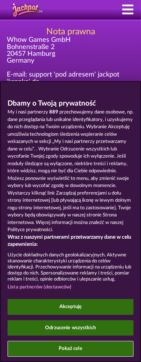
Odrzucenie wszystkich (70, 327)
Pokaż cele (70, 348)
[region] (70, 221)
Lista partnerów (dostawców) (40, 287)
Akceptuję (70, 306)
